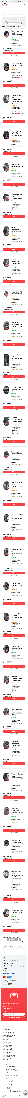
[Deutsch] (11, 1)
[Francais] (9, 1)
